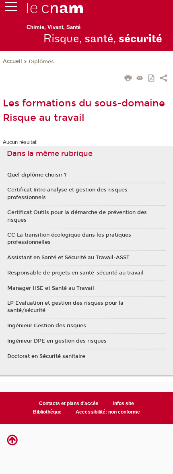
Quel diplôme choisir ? (37, 175)
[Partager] (163, 79)
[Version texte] (139, 79)
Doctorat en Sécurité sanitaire (46, 356)
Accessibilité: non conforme (108, 412)
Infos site (123, 403)
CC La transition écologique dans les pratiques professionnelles (69, 238)
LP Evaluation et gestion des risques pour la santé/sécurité (65, 307)
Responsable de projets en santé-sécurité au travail (75, 273)
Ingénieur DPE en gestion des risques (57, 341)
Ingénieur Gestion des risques (46, 325)
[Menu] (10, 8)
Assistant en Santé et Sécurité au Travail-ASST (68, 257)
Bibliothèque (47, 412)
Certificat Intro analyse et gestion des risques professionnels (67, 193)
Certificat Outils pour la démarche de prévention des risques (77, 216)
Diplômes (41, 61)
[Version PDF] (151, 79)
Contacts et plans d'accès (69, 403)
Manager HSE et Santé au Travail (50, 288)
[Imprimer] (128, 79)
